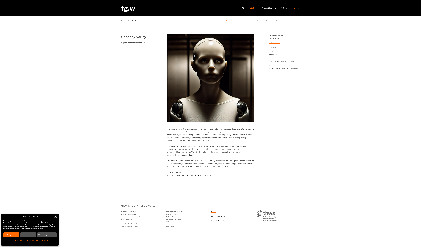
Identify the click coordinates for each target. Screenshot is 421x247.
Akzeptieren (11, 235)
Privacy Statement (32, 240)
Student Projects (269, 8)
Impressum (44, 240)
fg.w (128, 8)
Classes (228, 21)
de (299, 8)
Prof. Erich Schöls (274, 42)
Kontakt (213, 211)
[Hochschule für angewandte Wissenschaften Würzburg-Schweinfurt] (267, 216)
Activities (285, 8)
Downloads (248, 21)
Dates (237, 21)
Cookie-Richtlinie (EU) (218, 221)
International (281, 21)
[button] (55, 216)
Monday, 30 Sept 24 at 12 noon (200, 175)
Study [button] (252, 8)
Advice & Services (265, 21)
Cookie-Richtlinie (19, 240)
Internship (295, 21)
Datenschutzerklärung (218, 216)
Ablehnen (28, 235)
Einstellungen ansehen (46, 235)
